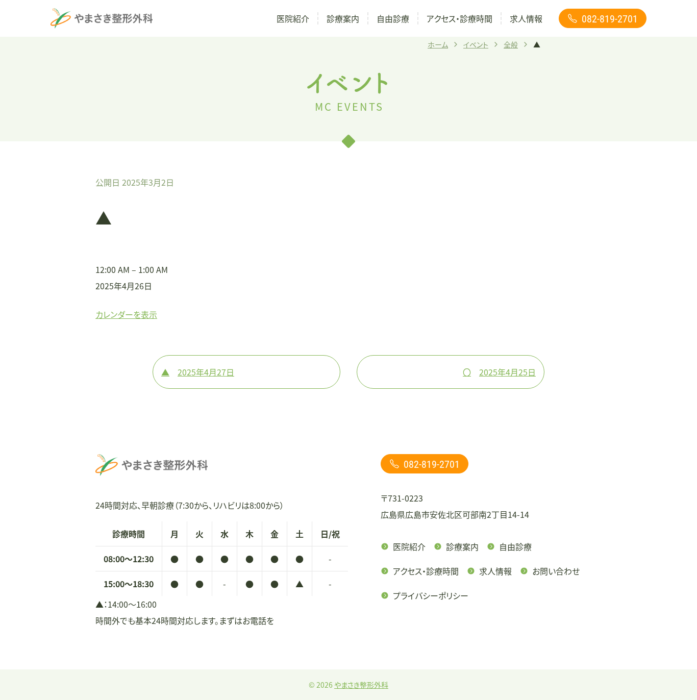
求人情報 (526, 18)
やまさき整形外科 (361, 685)
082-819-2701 (610, 18)
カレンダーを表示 (126, 314)
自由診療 (393, 18)
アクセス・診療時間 (459, 18)
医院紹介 (293, 18)
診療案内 (343, 18)
